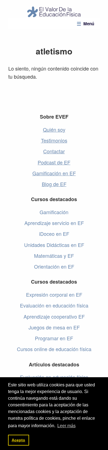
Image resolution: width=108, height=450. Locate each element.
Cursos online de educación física (54, 348)
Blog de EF (54, 184)
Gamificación (54, 212)
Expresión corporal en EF (54, 294)
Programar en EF (54, 338)
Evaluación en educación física (54, 305)
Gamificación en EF (54, 173)
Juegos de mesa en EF (54, 327)
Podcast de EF (54, 162)
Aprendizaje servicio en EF (54, 222)
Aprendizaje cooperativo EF (54, 316)
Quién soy (54, 129)
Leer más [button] (66, 425)
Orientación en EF (54, 266)
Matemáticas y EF (54, 255)
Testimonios (54, 140)
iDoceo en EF (54, 233)
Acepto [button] (18, 440)
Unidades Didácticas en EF (54, 244)
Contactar (54, 151)
